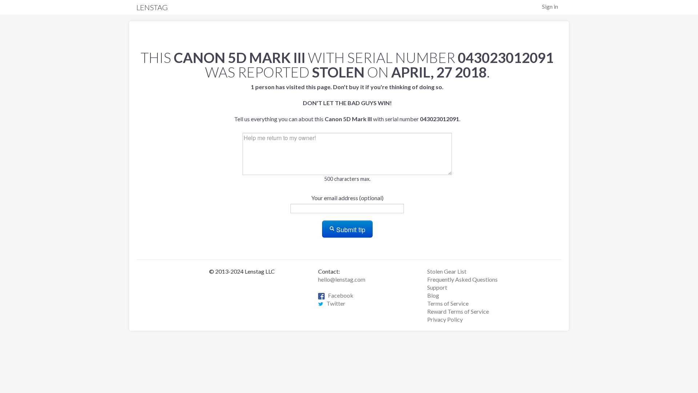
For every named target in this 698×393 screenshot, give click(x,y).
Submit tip (349, 229)
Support (437, 287)
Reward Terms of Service (458, 311)
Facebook (339, 295)
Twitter (334, 303)
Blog (433, 295)
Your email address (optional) (347, 197)
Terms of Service (448, 303)
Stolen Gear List (446, 271)
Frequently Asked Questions (462, 279)
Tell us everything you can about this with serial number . (347, 102)
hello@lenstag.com (341, 279)
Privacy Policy (445, 319)
